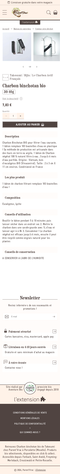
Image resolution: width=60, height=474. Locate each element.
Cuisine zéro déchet (44, 29)
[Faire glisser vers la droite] (36, 66)
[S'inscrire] (51, 317)
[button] (4, 12)
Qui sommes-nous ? (30, 432)
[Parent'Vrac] (20, 12)
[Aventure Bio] (30, 388)
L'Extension (40, 470)
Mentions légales (30, 418)
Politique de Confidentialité (30, 423)
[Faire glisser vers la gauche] (23, 66)
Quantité (5, 111)
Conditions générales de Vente (30, 412)
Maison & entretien (22, 29)
